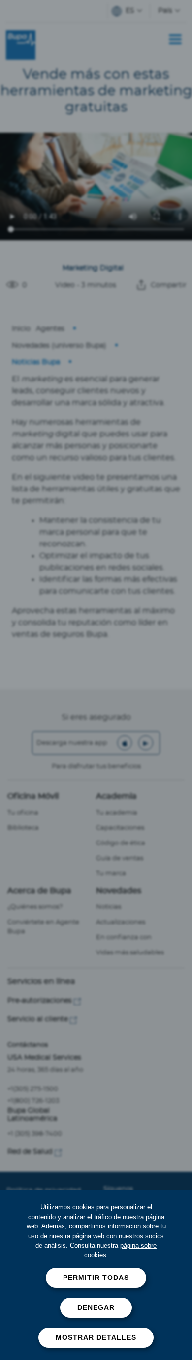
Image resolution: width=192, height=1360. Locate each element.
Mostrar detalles (96, 1337)
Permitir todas (96, 1277)
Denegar (96, 1307)
